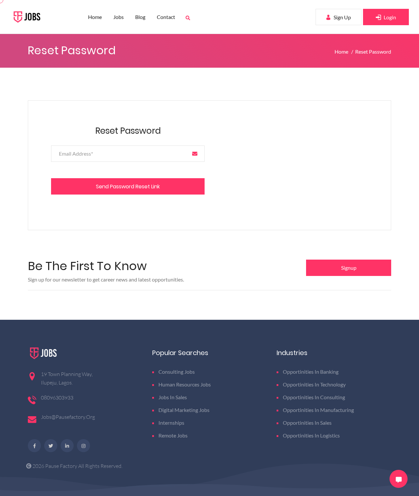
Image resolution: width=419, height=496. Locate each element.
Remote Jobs (173, 435)
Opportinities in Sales (307, 422)
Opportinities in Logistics (311, 435)
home (95, 17)
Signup (348, 268)
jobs (118, 17)
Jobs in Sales (172, 397)
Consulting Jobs (176, 371)
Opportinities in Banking (310, 371)
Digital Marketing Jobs (184, 410)
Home (342, 51)
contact (166, 17)
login (389, 17)
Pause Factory (61, 466)
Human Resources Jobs (184, 384)
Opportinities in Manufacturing (318, 410)
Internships (171, 422)
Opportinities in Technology (314, 384)
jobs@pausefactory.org (68, 417)
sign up (342, 17)
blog (140, 17)
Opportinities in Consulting (314, 397)
